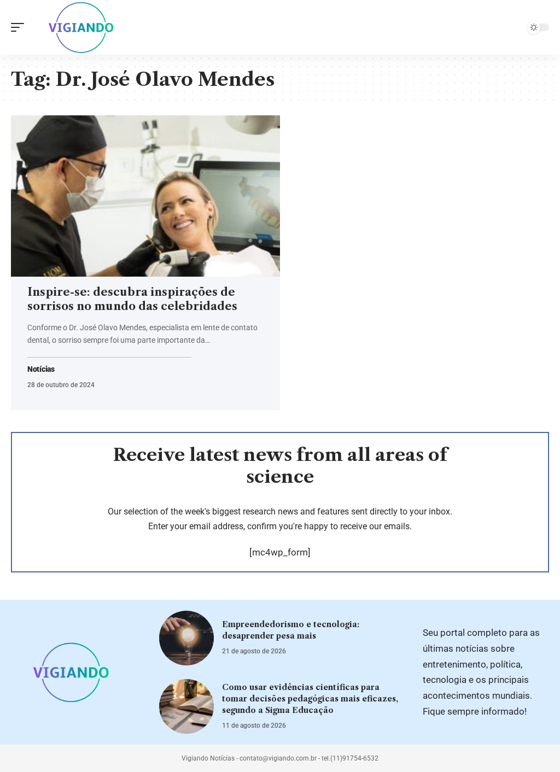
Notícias (41, 369)
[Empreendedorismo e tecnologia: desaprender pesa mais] (186, 638)
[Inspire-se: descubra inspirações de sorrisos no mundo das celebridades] (145, 196)
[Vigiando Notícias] (84, 27)
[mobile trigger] (20, 27)
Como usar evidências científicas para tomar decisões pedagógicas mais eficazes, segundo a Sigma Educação (310, 698)
